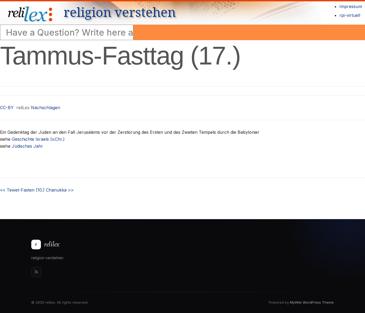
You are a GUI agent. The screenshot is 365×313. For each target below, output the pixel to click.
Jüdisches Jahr (27, 146)
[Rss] (36, 272)
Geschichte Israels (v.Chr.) (38, 139)
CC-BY (7, 107)
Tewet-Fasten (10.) (22, 190)
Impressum (350, 6)
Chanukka (60, 190)
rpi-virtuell (349, 15)
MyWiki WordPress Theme (312, 302)
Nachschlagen (45, 107)
